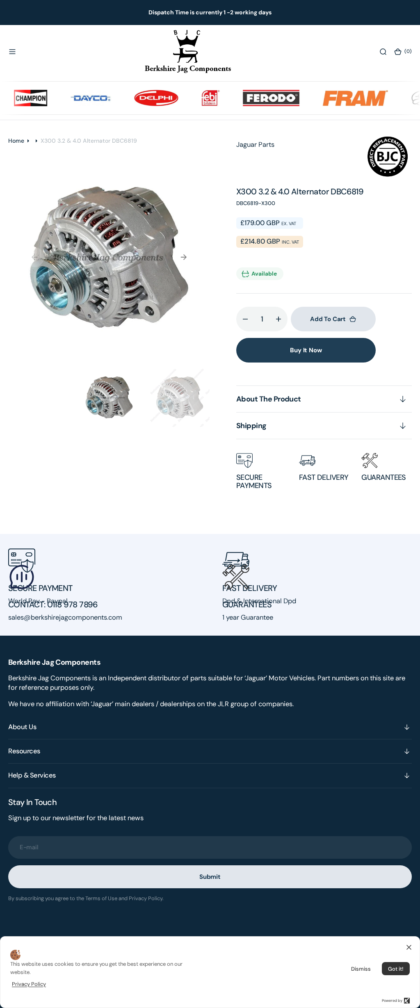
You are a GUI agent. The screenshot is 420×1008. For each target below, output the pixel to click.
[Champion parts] (20, 98)
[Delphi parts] (146, 98)
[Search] (383, 51)
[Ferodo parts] (261, 98)
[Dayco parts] (80, 98)
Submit (210, 877)
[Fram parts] (345, 98)
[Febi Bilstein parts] (200, 98)
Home (16, 140)
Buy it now (306, 350)
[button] (12, 51)
